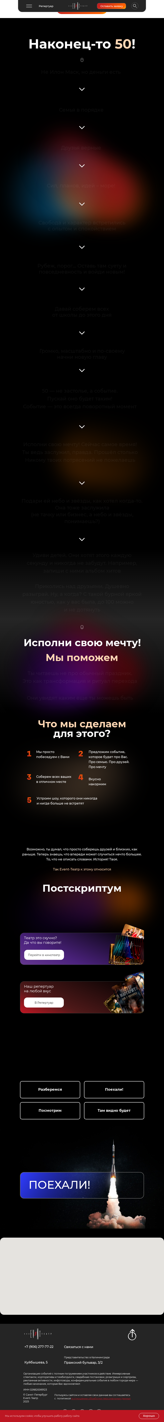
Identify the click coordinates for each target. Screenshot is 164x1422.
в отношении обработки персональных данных (101, 1398)
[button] (29, 6)
